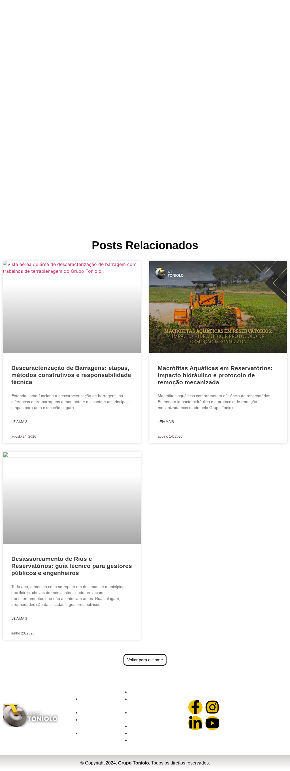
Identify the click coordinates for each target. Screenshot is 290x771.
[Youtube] (212, 723)
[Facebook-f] (195, 707)
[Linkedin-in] (195, 723)
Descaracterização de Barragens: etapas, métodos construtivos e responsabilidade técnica (71, 375)
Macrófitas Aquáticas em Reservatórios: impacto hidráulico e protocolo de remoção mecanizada (215, 375)
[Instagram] (212, 707)
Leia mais (19, 422)
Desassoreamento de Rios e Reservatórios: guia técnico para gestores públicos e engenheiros (71, 565)
